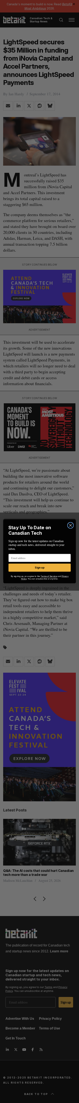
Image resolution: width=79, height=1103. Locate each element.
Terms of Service (48, 576)
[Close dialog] (70, 525)
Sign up (39, 567)
